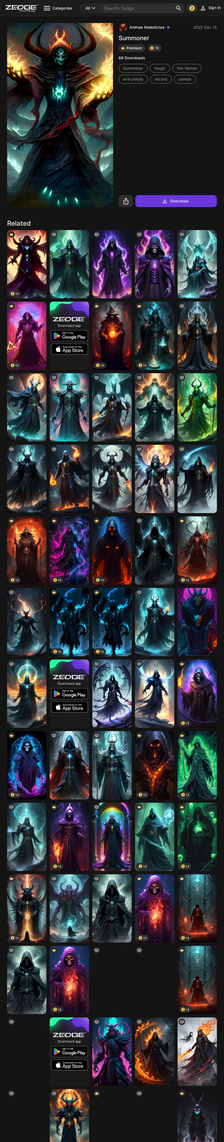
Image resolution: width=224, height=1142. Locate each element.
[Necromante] (197, 264)
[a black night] (69, 479)
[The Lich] (154, 980)
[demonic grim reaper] (154, 1051)
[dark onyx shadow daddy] (26, 479)
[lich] (69, 264)
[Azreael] (112, 694)
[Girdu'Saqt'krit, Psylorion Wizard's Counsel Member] (112, 837)
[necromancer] (26, 837)
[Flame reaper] (197, 479)
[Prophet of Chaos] (69, 407)
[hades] (154, 622)
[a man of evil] (112, 908)
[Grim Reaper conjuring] (112, 407)
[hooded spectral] (69, 765)
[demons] (197, 407)
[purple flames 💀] (112, 264)
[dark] (26, 622)
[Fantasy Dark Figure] (154, 550)
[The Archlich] (197, 336)
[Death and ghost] (197, 1051)
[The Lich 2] (112, 765)
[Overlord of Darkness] (197, 622)
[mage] (69, 908)
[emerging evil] (154, 407)
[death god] (112, 479)
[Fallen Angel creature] (154, 479)
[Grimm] (154, 694)
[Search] (178, 8)
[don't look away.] (112, 1051)
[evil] (26, 1051)
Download (179, 201)
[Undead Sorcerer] (26, 407)
